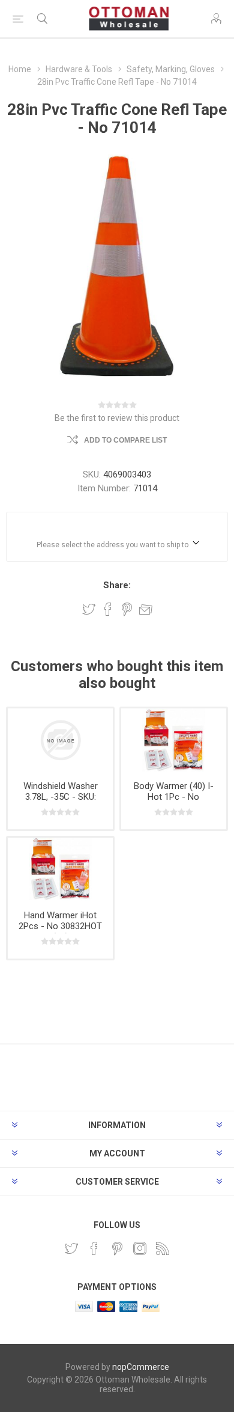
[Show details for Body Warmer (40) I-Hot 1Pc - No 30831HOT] (173, 740)
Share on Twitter (88, 609)
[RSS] (162, 1248)
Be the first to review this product (117, 418)
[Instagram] (139, 1248)
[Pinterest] (117, 1248)
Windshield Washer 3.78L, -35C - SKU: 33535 (60, 797)
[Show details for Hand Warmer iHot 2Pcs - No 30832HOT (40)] (60, 869)
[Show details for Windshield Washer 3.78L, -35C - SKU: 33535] (60, 740)
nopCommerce (140, 1367)
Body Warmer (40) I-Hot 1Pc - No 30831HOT (174, 797)
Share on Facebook (108, 609)
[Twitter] (71, 1248)
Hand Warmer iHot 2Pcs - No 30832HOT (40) (60, 926)
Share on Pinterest (127, 609)
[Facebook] (94, 1248)
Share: (117, 585)
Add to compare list (125, 440)
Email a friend (145, 609)
